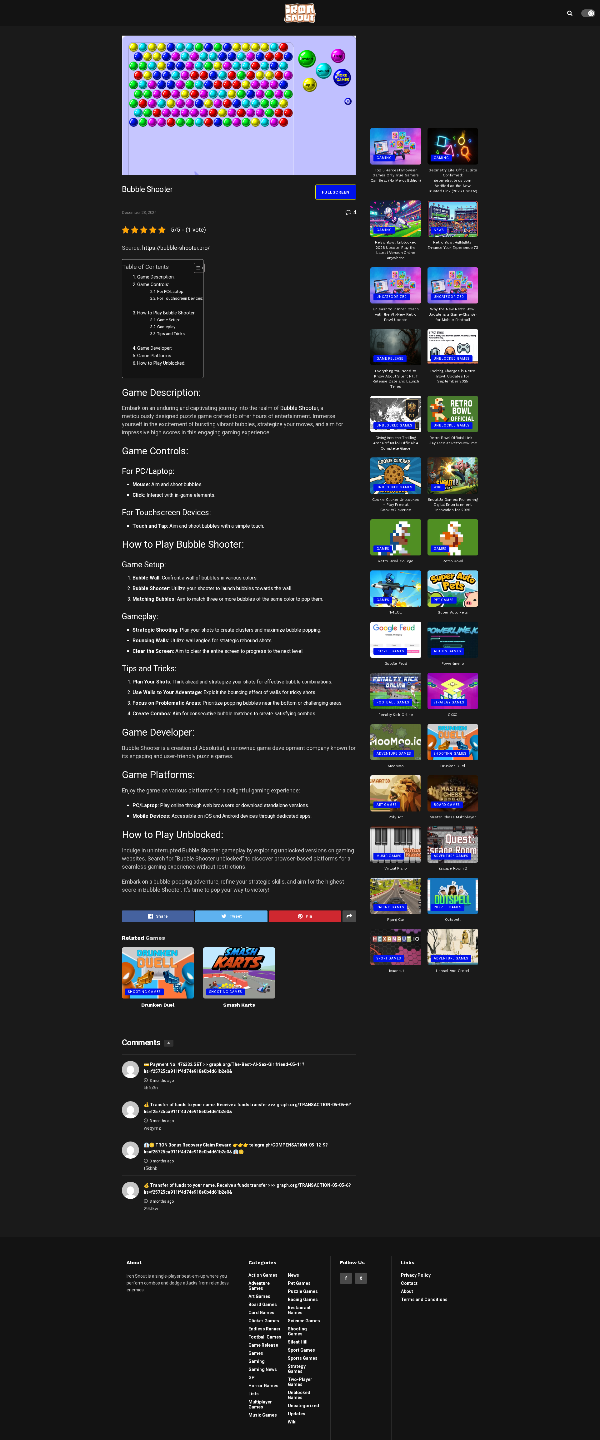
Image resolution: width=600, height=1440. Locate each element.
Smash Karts (239, 1005)
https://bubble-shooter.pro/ (176, 247)
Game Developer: (154, 348)
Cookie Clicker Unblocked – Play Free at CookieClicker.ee (395, 504)
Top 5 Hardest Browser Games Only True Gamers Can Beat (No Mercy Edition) (396, 175)
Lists (253, 1393)
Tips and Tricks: (171, 333)
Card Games (261, 1312)
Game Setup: (168, 320)
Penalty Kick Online (395, 715)
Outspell (453, 919)
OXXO (453, 715)
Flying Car (395, 919)
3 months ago (162, 1080)
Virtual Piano (395, 868)
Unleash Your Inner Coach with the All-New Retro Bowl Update (395, 314)
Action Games (447, 651)
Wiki (438, 487)
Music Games (389, 856)
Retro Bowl (452, 561)
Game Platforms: (154, 355)
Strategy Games (449, 702)
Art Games (387, 804)
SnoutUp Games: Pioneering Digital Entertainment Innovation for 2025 (453, 504)
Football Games (393, 702)
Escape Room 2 (452, 868)
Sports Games (303, 1358)
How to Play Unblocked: (161, 363)
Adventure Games (394, 753)
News (439, 230)
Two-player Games (300, 1382)
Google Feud (395, 663)
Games (383, 548)
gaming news (262, 1369)
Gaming (384, 158)
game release (390, 358)
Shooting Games (144, 992)
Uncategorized (392, 296)
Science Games (304, 1320)
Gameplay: (166, 326)
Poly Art (396, 817)
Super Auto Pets (453, 612)
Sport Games (389, 958)
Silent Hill (298, 1341)
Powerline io (453, 663)
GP (251, 1377)
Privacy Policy (416, 1275)
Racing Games (390, 907)
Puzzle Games (390, 651)
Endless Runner (264, 1328)
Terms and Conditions (424, 1299)
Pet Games (443, 600)
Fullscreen (336, 192)
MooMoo (396, 766)
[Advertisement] (424, 75)
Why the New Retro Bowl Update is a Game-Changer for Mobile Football (452, 314)
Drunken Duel (157, 1005)
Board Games (447, 804)
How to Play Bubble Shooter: (166, 313)
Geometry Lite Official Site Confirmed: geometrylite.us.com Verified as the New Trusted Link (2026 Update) (452, 180)
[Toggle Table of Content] (196, 268)
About (407, 1291)
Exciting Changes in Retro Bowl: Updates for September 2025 (452, 376)
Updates (296, 1413)
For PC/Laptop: (170, 291)
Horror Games (263, 1385)
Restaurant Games (299, 1310)
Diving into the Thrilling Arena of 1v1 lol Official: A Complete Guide (395, 443)
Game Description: (156, 277)
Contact (409, 1283)
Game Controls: (153, 284)
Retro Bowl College (395, 561)
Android (230, 816)
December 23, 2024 (139, 212)
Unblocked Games (451, 358)
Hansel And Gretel (452, 971)
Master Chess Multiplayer (453, 817)
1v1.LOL (396, 612)
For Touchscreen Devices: (180, 298)
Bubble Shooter (299, 408)
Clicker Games (263, 1320)
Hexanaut (396, 971)
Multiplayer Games (260, 1404)
